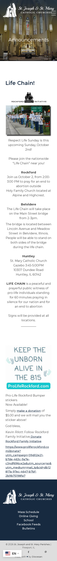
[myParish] (46, 552)
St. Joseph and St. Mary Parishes (32, 544)
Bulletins (28, 528)
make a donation (29, 411)
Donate (35, 436)
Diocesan (37, 556)
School (28, 520)
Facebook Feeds (28, 524)
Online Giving (28, 516)
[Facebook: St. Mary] (28, 552)
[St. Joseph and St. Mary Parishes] (28, 16)
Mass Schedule (28, 512)
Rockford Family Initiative (23, 441)
